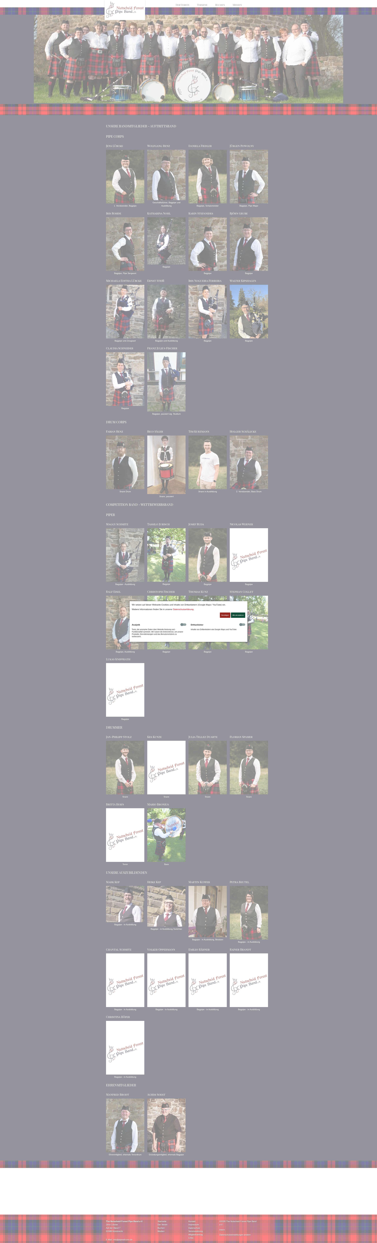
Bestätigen (225, 615)
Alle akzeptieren (238, 615)
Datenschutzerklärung (183, 609)
